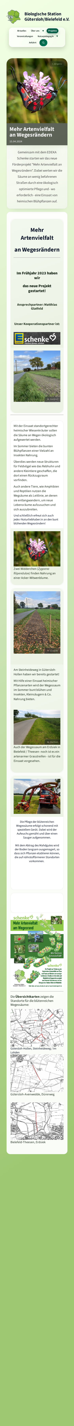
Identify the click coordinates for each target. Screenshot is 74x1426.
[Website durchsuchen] (43, 42)
